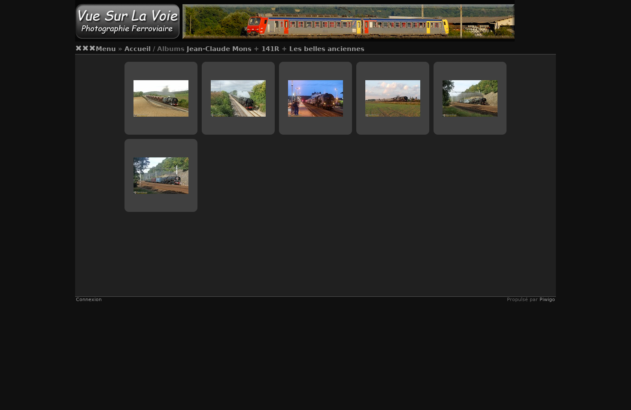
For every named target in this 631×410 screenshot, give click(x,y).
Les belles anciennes (326, 49)
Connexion (89, 299)
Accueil (137, 49)
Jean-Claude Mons (219, 49)
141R (270, 49)
